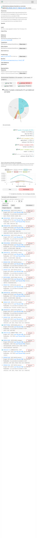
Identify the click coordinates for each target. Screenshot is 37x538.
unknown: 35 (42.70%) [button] (26, 156)
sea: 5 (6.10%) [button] (28, 133)
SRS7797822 (6, 325)
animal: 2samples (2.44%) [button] (26, 145)
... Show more (22, 44)
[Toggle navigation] (32, 2)
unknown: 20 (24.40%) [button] (26, 135)
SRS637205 (6, 285)
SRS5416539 (6, 340)
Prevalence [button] (28, 86)
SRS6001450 (6, 302)
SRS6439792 (6, 252)
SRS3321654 (6, 365)
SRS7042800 (6, 277)
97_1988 (18, 8)
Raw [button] (10, 189)
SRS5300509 (6, 210)
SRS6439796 (6, 226)
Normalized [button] (26, 189)
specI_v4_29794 (5, 56)
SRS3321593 (6, 317)
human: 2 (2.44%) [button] (27, 147)
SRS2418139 (6, 332)
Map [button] (11, 83)
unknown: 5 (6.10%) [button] (27, 142)
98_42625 (23, 8)
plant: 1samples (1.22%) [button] (27, 149)
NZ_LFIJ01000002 (6, 40)
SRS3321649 (6, 357)
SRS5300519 (6, 310)
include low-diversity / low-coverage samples (23, 194)
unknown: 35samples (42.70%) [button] (25, 154)
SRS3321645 (6, 269)
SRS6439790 (6, 292)
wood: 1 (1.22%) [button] (28, 151)
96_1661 (13, 8)
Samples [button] (28, 83)
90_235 (9, 8)
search (20, 212)
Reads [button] (11, 86)
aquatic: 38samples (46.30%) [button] (26, 130)
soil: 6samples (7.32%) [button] (27, 138)
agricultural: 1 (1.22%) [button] (26, 140)
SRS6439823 (6, 243)
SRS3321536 (6, 262)
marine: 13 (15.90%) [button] (27, 132)
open (15, 212)
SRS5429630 (6, 218)
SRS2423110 (6, 350)
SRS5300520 (6, 235)
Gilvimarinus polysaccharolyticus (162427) (12, 60)
